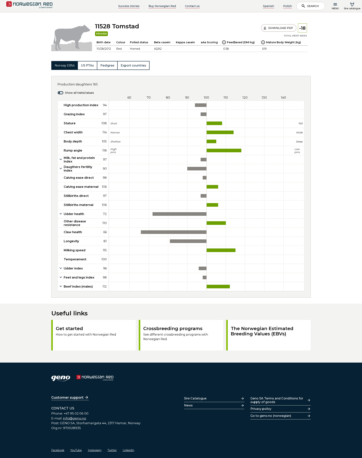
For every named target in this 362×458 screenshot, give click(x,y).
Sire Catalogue (195, 398)
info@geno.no (74, 418)
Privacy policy (260, 409)
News (188, 405)
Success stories (129, 6)
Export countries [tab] (133, 65)
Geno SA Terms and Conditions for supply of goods (276, 400)
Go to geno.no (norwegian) (270, 416)
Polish (287, 6)
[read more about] (224, 42)
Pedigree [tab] (107, 65)
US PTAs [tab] (87, 65)
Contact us (192, 6)
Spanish (268, 6)
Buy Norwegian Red (162, 6)
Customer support (67, 397)
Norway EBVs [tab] (64, 65)
